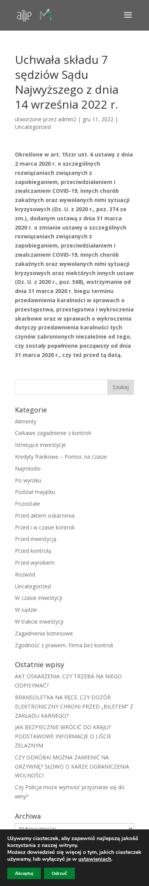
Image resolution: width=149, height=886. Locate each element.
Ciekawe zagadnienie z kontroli (53, 432)
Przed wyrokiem (35, 562)
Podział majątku (35, 491)
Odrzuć (59, 873)
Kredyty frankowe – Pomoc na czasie (61, 456)
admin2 (67, 119)
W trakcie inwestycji (39, 621)
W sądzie (26, 609)
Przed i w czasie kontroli (44, 527)
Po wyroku (28, 480)
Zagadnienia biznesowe (44, 633)
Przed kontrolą (33, 550)
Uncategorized (33, 126)
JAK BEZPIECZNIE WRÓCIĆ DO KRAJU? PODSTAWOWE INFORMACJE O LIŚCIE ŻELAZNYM (63, 736)
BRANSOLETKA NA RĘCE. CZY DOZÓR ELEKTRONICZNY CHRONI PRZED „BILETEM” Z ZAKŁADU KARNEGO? (74, 706)
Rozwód (25, 574)
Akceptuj (24, 873)
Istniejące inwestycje (40, 444)
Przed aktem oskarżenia (44, 515)
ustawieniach (94, 859)
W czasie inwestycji (38, 597)
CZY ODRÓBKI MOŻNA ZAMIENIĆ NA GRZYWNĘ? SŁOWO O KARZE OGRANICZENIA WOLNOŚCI (72, 766)
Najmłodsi (27, 468)
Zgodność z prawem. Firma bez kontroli (64, 645)
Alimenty (25, 421)
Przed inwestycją (36, 538)
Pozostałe (27, 503)
